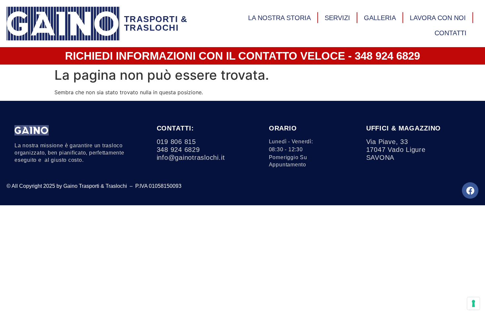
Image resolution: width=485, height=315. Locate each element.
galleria (380, 17)
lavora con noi (438, 17)
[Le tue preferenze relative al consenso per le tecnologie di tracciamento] (473, 303)
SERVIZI (337, 17)
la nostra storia (279, 17)
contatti (451, 33)
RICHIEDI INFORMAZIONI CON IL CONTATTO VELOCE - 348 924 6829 (242, 56)
